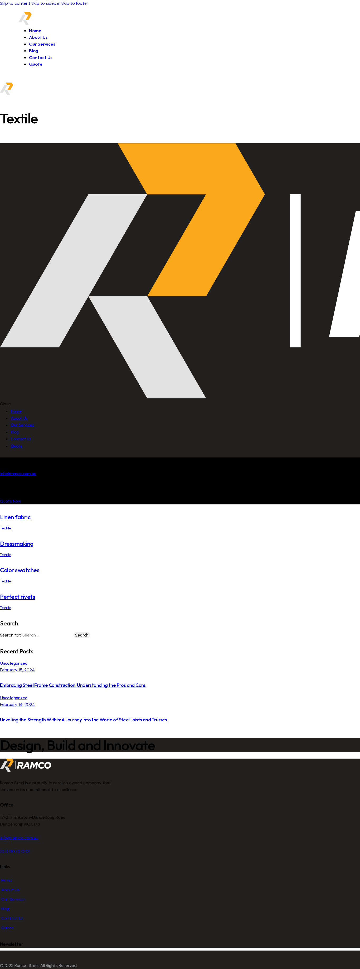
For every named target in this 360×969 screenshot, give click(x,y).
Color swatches (19, 570)
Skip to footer (74, 3)
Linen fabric (15, 517)
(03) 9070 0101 (15, 851)
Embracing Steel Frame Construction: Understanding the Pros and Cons (73, 685)
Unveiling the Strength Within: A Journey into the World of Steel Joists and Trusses (83, 720)
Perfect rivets (17, 596)
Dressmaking (16, 543)
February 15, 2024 (17, 670)
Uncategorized (13, 663)
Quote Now (10, 501)
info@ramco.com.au (18, 473)
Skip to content (15, 3)
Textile (5, 528)
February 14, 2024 (17, 704)
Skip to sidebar (45, 3)
